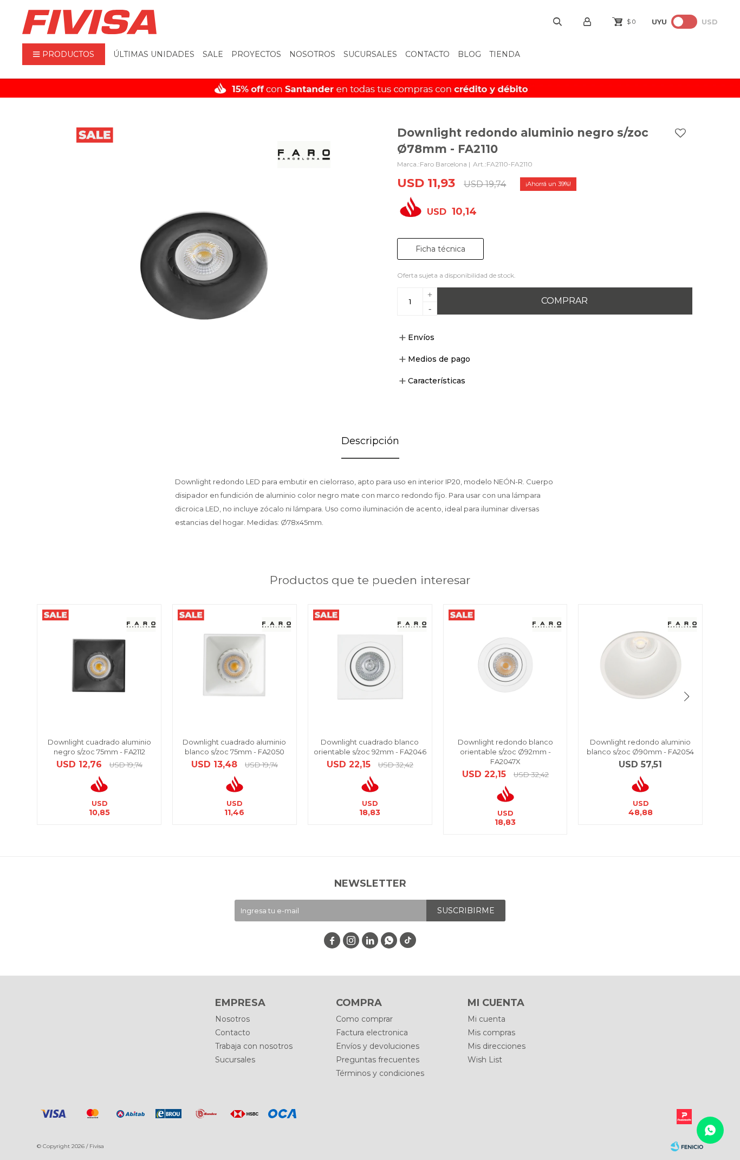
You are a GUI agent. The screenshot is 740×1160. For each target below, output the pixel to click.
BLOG (469, 54)
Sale (213, 54)
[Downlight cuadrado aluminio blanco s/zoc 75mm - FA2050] (234, 666)
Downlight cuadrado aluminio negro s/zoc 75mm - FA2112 (99, 747)
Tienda (504, 54)
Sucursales (370, 54)
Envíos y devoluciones (377, 1046)
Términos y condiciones (380, 1073)
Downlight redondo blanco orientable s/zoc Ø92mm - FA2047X (505, 752)
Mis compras (491, 1032)
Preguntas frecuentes (377, 1060)
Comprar (564, 301)
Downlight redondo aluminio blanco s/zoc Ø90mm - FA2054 (640, 747)
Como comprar (364, 1019)
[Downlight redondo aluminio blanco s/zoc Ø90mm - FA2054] (640, 666)
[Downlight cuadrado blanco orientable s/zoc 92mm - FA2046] (370, 666)
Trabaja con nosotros (254, 1046)
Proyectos (256, 54)
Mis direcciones (496, 1046)
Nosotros (312, 54)
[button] (687, 696)
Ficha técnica (440, 249)
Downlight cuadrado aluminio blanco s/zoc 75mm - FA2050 (234, 747)
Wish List (485, 1060)
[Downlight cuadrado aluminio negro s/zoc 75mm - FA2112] (99, 666)
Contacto (427, 54)
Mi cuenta (486, 1019)
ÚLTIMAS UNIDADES (153, 54)
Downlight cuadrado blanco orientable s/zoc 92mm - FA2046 (370, 747)
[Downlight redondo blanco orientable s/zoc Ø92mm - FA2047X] (505, 666)
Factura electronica (372, 1032)
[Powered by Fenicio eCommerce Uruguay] (687, 1146)
